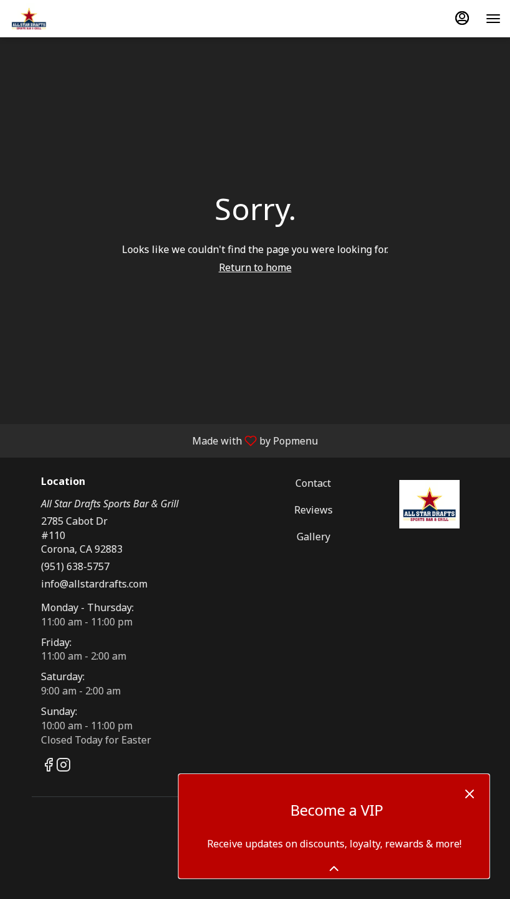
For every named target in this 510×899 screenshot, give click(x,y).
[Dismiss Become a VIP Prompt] (469, 794)
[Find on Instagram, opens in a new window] (63, 766)
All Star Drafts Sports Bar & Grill (429, 504)
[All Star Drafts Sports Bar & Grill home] (65, 18)
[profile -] (462, 18)
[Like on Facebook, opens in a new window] (48, 766)
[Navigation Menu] (493, 18)
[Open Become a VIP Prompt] (334, 868)
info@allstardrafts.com (94, 584)
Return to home (255, 267)
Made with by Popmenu (163, 440)
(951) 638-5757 (75, 566)
